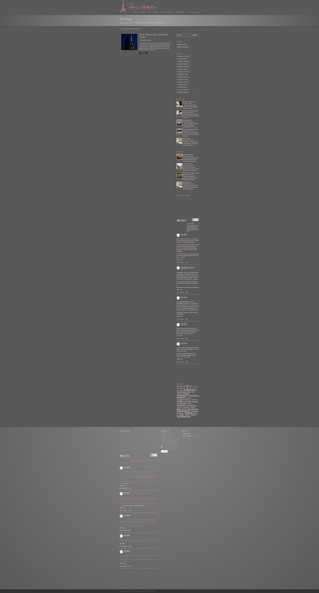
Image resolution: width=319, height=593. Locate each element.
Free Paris (187, 402)
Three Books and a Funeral (190, 111)
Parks (184, 409)
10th (181, 388)
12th (187, 388)
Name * (175, 433)
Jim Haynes (181, 403)
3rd (184, 386)
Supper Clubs (184, 415)
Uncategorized (183, 417)
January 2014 (181, 69)
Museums (142, 12)
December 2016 (182, 56)
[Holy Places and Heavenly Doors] (129, 42)
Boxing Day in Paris (188, 154)
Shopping (155, 12)
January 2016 (181, 59)
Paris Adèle (184, 234)
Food (149, 12)
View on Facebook (180, 262)
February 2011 (182, 84)
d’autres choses (180, 12)
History (195, 402)
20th (181, 390)
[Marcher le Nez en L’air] (179, 104)
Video (180, 289)
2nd (181, 386)
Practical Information (193, 12)
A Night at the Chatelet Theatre (191, 173)
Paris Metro (186, 407)
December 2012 (182, 77)
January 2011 (181, 87)
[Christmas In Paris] (179, 166)
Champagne (180, 399)
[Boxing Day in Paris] (179, 157)
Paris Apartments (191, 405)
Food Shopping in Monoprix (190, 129)
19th (178, 390)
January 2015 (181, 64)
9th (178, 388)
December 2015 (182, 61)
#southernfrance (182, 287)
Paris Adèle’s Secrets (166, 12)
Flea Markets (194, 399)
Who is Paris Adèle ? (183, 47)
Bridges (186, 394)
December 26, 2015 (146, 40)
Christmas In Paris (188, 163)
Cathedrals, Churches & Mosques (188, 397)
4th (187, 386)
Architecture (190, 390)
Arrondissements (183, 392)
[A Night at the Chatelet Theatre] (179, 175)
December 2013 (182, 71)
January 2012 (181, 79)
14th (193, 388)
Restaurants (183, 411)
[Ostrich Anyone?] (179, 122)
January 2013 (181, 74)
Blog (136, 12)
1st (178, 386)
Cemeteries (189, 398)
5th (191, 386)
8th (196, 386)
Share (187, 262)
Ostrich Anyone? (187, 120)
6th (193, 386)
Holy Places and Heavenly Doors (153, 36)
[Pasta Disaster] (179, 141)
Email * (175, 436)
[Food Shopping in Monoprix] (179, 132)
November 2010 (182, 92)
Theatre (193, 415)
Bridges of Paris (182, 44)
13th (190, 388)
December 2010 (182, 89)
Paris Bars (179, 407)
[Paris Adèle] (181, 220)
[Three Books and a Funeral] (179, 113)
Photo (180, 259)
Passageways (192, 409)
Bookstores (179, 394)
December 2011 (182, 82)
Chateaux (187, 399)
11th (184, 388)
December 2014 (182, 66)
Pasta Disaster (187, 138)
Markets (189, 403)
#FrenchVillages (140, 505)
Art (192, 392)
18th (196, 388)
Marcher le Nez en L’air (189, 101)
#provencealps (191, 287)
